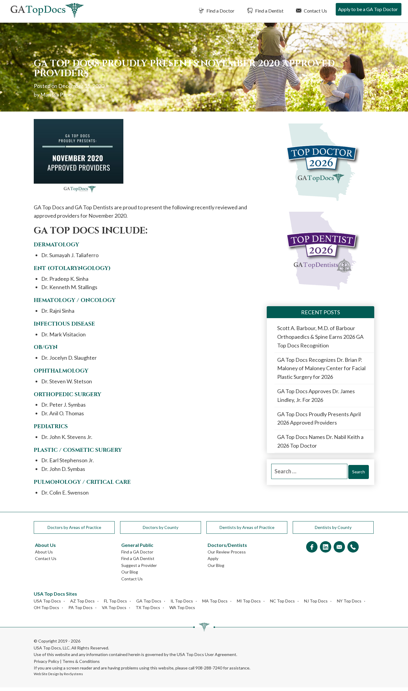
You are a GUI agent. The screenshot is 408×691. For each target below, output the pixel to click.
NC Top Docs (282, 600)
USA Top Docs (47, 600)
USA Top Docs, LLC (52, 647)
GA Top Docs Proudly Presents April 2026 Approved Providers (319, 418)
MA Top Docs (215, 600)
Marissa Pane (56, 94)
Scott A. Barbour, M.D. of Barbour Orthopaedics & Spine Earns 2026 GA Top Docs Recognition (320, 337)
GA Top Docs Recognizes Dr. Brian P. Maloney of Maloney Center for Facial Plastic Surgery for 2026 (321, 368)
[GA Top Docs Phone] (353, 547)
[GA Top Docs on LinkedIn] (325, 547)
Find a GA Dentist (137, 558)
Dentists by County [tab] (333, 527)
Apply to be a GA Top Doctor (368, 9)
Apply (213, 558)
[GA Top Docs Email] (339, 547)
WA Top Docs (182, 607)
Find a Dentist (268, 10)
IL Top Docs (182, 600)
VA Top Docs (114, 607)
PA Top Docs (80, 607)
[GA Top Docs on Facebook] (311, 547)
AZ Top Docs (82, 600)
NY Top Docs (349, 600)
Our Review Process (227, 551)
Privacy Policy (46, 661)
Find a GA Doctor (137, 551)
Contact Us (315, 10)
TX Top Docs (148, 607)
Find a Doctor (219, 10)
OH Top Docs (46, 607)
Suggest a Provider (139, 565)
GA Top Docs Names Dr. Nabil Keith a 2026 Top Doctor (320, 441)
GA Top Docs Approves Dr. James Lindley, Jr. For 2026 (316, 395)
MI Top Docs (249, 600)
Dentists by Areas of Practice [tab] (247, 527)
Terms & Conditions (81, 661)
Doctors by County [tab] (160, 527)
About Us (44, 551)
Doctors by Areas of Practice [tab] (74, 527)
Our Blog (129, 571)
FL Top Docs (115, 600)
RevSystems (73, 674)
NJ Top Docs (316, 600)
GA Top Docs (148, 600)
